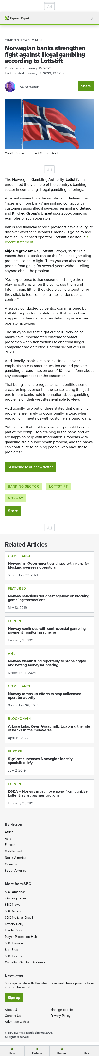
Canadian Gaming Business (25, 962)
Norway (15, 498)
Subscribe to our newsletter (30, 467)
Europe (10, 844)
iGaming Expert (16, 898)
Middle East (13, 851)
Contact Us (13, 1015)
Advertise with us (17, 1021)
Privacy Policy (60, 1015)
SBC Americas (15, 891)
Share (86, 86)
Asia (8, 838)
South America (15, 870)
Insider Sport (14, 930)
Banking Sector (23, 486)
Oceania (11, 864)
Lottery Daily (14, 924)
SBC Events (13, 956)
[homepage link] (17, 18)
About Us (12, 1009)
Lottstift (58, 486)
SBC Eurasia (14, 943)
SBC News (12, 904)
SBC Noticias (14, 911)
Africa (9, 832)
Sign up (14, 997)
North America (15, 857)
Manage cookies (62, 1009)
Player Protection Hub (21, 936)
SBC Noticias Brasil (19, 917)
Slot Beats (12, 949)
